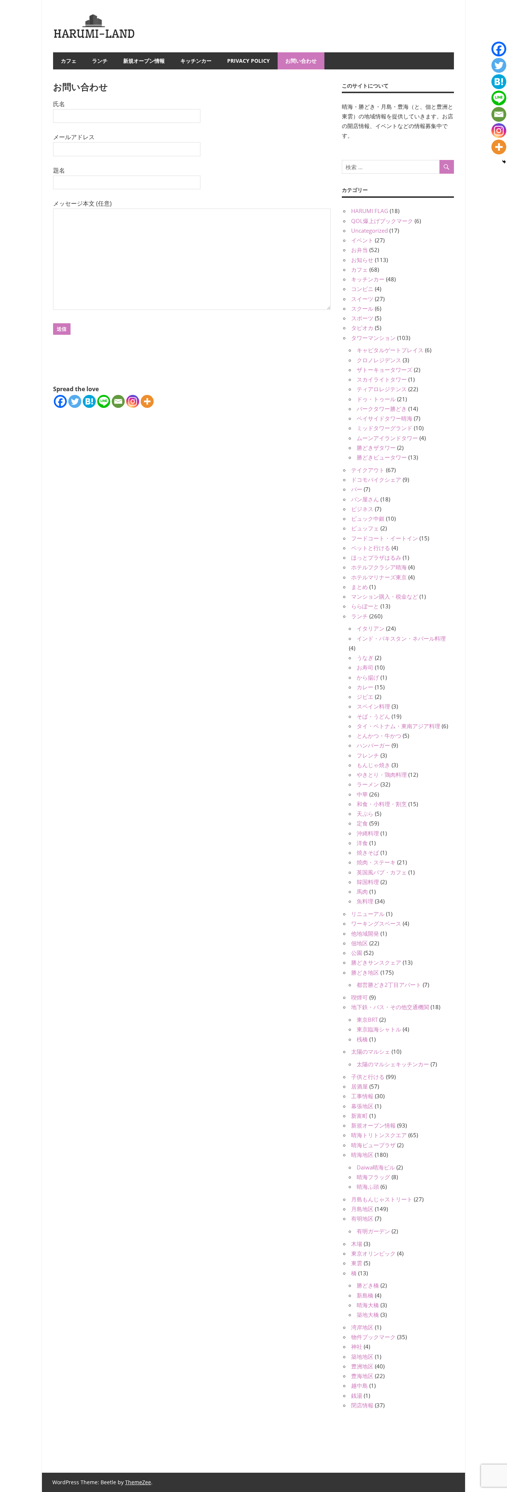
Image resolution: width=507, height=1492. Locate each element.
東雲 (356, 1263)
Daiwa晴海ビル (376, 1167)
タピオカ (362, 327)
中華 (362, 794)
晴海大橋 (368, 1305)
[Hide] (504, 162)
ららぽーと (365, 606)
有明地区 (362, 1218)
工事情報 (362, 1096)
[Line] (103, 401)
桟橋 (362, 1039)
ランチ (100, 60)
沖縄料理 (368, 833)
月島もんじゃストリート (381, 1199)
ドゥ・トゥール (376, 399)
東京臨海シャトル (379, 1029)
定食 (362, 823)
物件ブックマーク (373, 1337)
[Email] (118, 401)
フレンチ (368, 755)
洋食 (362, 843)
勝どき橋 (368, 1285)
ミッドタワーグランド (384, 428)
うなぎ (365, 657)
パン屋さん (365, 499)
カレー (365, 687)
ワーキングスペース (376, 923)
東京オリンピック (373, 1253)
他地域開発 (365, 933)
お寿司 (365, 667)
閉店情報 (362, 1405)
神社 (356, 1346)
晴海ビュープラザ (373, 1145)
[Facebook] (60, 401)
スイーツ (362, 298)
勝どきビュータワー (382, 457)
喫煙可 (359, 997)
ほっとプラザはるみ (376, 557)
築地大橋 (368, 1314)
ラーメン (368, 784)
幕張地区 (362, 1106)
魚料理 (365, 901)
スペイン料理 (373, 706)
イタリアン (371, 628)
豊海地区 (362, 1376)
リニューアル (368, 913)
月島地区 (362, 1209)
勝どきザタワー (376, 447)
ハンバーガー (373, 745)
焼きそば (368, 852)
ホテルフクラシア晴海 (379, 567)
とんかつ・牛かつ (379, 735)
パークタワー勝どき (382, 408)
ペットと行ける (370, 548)
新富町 (359, 1115)
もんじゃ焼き (373, 765)
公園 (356, 952)
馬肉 (362, 891)
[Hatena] (89, 401)
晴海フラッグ (373, 1177)
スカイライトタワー (382, 379)
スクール (362, 308)
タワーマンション (373, 337)
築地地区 (362, 1356)
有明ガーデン (373, 1231)
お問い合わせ (301, 60)
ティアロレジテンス (382, 389)
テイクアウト (368, 470)
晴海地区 (362, 1154)
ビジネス (362, 509)
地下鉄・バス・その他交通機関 (390, 1007)
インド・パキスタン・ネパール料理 (401, 638)
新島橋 (365, 1295)
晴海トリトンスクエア (379, 1135)
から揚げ (368, 677)
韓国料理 (368, 882)
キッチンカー (196, 60)
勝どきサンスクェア (376, 962)
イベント (362, 240)
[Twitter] (74, 401)
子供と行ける (368, 1076)
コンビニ (362, 288)
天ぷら (365, 813)
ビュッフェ (365, 528)
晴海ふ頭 (368, 1186)
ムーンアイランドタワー (387, 438)
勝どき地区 (365, 972)
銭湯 (356, 1395)
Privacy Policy (248, 60)
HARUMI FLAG (369, 211)
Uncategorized (369, 230)
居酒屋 (359, 1086)
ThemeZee (138, 1482)
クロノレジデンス (379, 360)
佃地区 (359, 943)
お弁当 (359, 249)
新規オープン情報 (144, 60)
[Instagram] (132, 401)
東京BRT (367, 1019)
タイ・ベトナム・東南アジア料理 (398, 726)
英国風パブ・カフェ (382, 872)
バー (356, 489)
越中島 (359, 1385)
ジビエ (365, 696)
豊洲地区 (362, 1366)
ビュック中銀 (368, 518)
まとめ (359, 586)
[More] (147, 401)
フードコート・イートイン (384, 538)
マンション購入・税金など (384, 596)
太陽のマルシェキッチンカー (393, 1064)
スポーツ (362, 318)
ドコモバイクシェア (376, 479)
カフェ (68, 60)
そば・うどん (373, 716)
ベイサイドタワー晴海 (384, 418)
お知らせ (362, 260)
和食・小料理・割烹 (382, 804)
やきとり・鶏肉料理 (382, 774)
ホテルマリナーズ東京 (379, 577)
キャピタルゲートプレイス (390, 350)
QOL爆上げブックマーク (382, 221)
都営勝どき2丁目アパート (389, 984)
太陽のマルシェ (370, 1051)
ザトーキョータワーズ (384, 369)
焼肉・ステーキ (376, 862)
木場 (356, 1243)
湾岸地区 (362, 1327)
